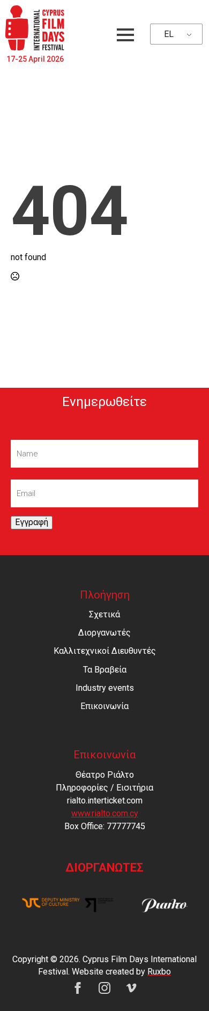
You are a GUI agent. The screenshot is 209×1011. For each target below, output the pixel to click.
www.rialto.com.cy (104, 813)
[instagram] (104, 988)
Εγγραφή (31, 522)
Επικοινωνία (104, 706)
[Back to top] (182, 984)
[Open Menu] (125, 34)
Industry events (105, 688)
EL (169, 34)
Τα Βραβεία (104, 670)
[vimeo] (131, 988)
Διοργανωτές (104, 633)
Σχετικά (104, 614)
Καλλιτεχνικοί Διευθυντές (105, 651)
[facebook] (78, 988)
